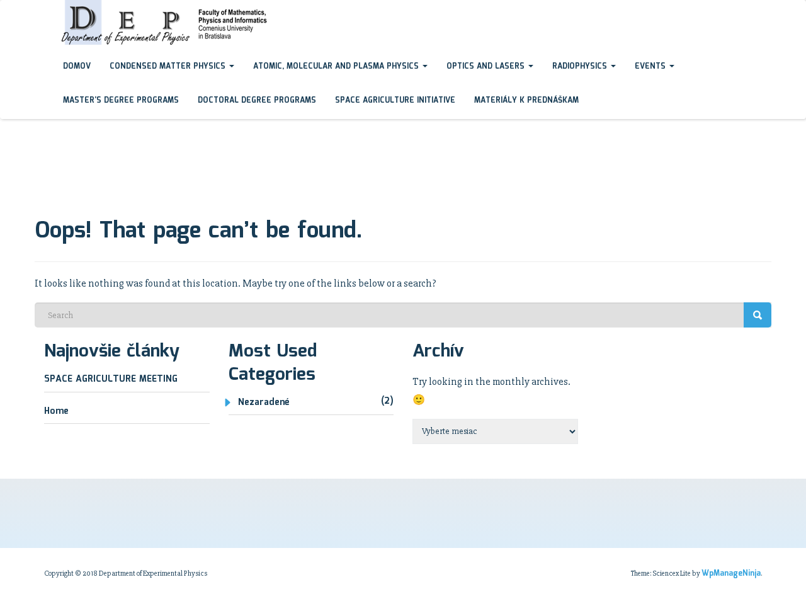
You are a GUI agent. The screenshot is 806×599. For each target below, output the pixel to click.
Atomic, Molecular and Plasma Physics (337, 66)
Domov (77, 66)
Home (56, 411)
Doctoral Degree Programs (257, 100)
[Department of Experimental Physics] (44, 12)
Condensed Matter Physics (169, 66)
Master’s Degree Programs (121, 100)
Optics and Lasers (486, 66)
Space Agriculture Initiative (395, 100)
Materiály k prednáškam (526, 100)
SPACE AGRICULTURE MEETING (111, 379)
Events (651, 66)
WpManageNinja (731, 573)
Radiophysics (581, 66)
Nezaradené (263, 402)
